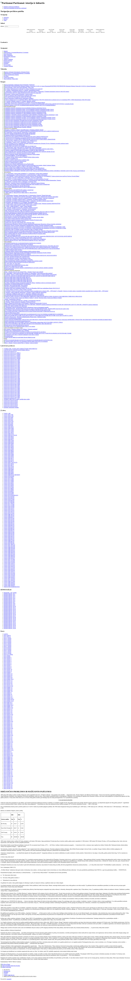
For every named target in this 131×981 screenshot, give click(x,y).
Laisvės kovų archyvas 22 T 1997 (12, 376)
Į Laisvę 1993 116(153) (9, 566)
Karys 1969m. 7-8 (8, 768)
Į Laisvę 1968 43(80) (9, 469)
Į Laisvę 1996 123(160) (9, 575)
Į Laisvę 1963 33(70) (9, 457)
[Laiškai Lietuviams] (6, 967)
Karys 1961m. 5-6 (8, 712)
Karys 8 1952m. (7, 647)
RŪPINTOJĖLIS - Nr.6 (9, 601)
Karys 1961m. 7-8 (8, 713)
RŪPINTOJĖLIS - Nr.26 (10, 628)
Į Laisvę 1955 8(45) (8, 424)
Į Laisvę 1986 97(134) (9, 540)
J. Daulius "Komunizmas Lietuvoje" (12, 299)
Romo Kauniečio (8, 53)
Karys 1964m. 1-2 (8, 729)
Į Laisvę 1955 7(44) (8, 422)
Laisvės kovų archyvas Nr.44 (11, 404)
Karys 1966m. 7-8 (8, 747)
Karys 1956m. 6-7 (8, 676)
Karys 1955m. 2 (7, 658)
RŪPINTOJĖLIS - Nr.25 (10, 626)
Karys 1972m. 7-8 (8, 788)
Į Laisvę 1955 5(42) (8, 420)
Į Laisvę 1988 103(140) (9, 548)
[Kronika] (10, 965)
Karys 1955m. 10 (8, 669)
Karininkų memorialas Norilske (11, 407)
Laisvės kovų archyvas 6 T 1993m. (12, 354)
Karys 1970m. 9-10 (8, 776)
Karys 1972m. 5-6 (8, 787)
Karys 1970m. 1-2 (8, 770)
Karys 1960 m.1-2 (8, 702)
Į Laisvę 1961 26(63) (9, 447)
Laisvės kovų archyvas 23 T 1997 (12, 377)
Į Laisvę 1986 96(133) (9, 539)
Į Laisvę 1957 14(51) (9, 432)
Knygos (5, 19)
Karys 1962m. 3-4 (8, 717)
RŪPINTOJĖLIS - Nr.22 (10, 622)
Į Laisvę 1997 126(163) (9, 580)
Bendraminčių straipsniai (9, 56)
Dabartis (6, 51)
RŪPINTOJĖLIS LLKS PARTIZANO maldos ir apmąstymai (18, 190)
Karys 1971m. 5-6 (8, 780)
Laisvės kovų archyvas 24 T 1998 (12, 378)
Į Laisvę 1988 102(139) (9, 547)
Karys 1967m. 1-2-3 (8, 750)
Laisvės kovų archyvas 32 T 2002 (12, 389)
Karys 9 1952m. (7, 649)
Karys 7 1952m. (7, 646)
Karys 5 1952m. (7, 643)
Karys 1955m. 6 (7, 664)
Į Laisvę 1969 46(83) (9, 473)
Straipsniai (6, 17)
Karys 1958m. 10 (8, 694)
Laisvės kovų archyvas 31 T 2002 (12, 388)
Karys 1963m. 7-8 (8, 727)
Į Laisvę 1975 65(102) (9, 496)
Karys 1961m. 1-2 (8, 709)
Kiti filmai (6, 76)
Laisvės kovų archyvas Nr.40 (11, 402)
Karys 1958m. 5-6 (8, 690)
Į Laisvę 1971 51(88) (9, 478)
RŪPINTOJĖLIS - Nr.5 (9, 599)
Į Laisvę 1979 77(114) (9, 513)
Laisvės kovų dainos (8, 77)
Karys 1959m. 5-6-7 (8, 698)
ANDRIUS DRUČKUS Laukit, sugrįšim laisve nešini (17, 399)
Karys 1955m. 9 (7, 668)
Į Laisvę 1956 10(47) (9, 427)
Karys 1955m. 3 (7, 660)
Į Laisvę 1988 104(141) (9, 550)
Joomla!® (9, 979)
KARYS (6, 634)
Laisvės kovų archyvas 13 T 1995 (12, 363)
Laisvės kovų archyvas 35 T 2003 (12, 393)
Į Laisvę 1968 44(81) (9, 470)
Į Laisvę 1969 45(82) (9, 472)
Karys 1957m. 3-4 (8, 681)
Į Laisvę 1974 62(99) (9, 494)
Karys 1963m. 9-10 (8, 728)
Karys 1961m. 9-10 (8, 714)
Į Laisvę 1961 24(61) (9, 444)
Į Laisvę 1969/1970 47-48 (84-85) (12, 474)
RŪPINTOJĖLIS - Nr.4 (9, 598)
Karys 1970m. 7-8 (8, 774)
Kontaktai (6, 63)
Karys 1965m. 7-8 (8, 740)
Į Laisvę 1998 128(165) (9, 582)
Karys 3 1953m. (7, 653)
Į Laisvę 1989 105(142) (9, 551)
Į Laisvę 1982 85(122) (9, 524)
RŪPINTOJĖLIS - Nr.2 (9, 595)
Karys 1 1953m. (7, 650)
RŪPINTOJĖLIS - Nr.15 (10, 613)
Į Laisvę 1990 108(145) (9, 555)
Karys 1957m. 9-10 (8, 686)
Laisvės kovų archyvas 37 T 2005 (12, 396)
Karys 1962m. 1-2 (8, 716)
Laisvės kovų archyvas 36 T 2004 (12, 395)
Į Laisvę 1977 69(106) (9, 502)
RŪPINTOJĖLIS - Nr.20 (10, 620)
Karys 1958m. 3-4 (8, 688)
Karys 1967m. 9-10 (8, 755)
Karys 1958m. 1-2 (8, 687)
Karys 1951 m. (7, 636)
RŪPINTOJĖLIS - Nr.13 (10, 610)
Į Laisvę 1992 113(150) (9, 562)
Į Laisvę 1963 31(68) (9, 454)
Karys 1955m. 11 (8, 671)
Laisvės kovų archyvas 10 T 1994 (12, 359)
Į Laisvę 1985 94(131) (9, 536)
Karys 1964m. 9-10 (8, 735)
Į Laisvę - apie (7, 413)
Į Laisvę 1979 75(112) (9, 510)
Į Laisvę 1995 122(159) (9, 574)
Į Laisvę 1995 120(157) (9, 571)
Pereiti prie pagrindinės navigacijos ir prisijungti (15, 8)
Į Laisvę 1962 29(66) (9, 451)
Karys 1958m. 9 (7, 692)
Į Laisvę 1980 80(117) (9, 517)
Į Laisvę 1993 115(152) (9, 565)
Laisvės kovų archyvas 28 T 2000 (12, 384)
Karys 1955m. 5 (7, 662)
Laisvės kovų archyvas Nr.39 (11, 400)
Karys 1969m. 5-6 (8, 766)
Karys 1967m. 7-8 (8, 754)
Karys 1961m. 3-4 (8, 710)
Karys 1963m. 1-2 (8, 722)
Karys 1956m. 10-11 (8, 679)
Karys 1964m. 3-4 (8, 731)
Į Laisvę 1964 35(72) (9, 459)
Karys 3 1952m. (7, 641)
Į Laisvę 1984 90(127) (9, 530)
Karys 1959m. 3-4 (8, 697)
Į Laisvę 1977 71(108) (9, 504)
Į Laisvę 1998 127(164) (9, 581)
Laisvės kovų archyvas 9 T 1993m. (12, 358)
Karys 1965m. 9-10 (8, 742)
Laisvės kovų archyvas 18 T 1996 (12, 370)
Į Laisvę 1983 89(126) (9, 529)
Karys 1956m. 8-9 (8, 677)
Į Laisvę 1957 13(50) (9, 431)
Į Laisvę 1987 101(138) (9, 545)
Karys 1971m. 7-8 (8, 781)
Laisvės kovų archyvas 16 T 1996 (12, 367)
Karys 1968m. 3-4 (8, 758)
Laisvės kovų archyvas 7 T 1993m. (12, 355)
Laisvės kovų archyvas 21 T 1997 (12, 374)
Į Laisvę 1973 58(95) (9, 488)
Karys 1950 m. (7, 635)
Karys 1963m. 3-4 (8, 724)
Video (5, 20)
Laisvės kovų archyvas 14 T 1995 (12, 365)
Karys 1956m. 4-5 (8, 675)
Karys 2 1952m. (7, 639)
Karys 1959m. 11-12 (8, 701)
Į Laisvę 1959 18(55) (9, 436)
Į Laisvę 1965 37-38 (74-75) (10, 462)
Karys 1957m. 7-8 (8, 684)
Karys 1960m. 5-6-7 (8, 705)
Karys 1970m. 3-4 (8, 772)
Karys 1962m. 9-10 (8, 721)
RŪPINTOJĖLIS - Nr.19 (10, 618)
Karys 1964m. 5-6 (8, 732)
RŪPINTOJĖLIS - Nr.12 (10, 609)
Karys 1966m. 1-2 (8, 743)
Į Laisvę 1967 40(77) (9, 465)
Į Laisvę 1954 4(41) (8, 418)
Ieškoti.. (2, 26)
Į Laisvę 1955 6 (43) (8, 421)
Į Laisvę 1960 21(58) (9, 440)
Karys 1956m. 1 (7, 672)
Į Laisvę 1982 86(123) (9, 525)
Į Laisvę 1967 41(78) (9, 466)
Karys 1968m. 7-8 (8, 761)
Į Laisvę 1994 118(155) (9, 569)
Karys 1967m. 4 (7, 751)
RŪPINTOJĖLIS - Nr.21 (10, 621)
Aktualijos (6, 58)
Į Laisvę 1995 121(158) (9, 573)
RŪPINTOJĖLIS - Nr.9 (9, 605)
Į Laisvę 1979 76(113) (9, 511)
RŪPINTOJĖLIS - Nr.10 (10, 606)
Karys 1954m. (7, 656)
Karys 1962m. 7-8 (8, 720)
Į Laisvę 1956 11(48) (9, 428)
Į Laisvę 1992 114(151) (9, 563)
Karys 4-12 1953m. (8, 654)
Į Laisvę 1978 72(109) (9, 506)
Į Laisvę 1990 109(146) (9, 556)
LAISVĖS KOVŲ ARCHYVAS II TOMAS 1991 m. (17, 350)
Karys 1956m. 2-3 (8, 673)
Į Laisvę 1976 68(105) (9, 500)
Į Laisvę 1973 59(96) (9, 489)
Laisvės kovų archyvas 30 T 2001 (12, 387)
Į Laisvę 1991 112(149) (9, 560)
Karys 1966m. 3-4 (8, 744)
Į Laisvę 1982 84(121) (9, 522)
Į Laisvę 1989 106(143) (9, 552)
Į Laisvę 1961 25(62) (9, 446)
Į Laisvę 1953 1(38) (8, 414)
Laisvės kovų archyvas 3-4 (10, 351)
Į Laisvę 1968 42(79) (9, 468)
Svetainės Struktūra (8, 66)
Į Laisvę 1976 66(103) (9, 498)
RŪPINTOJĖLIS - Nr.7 (9, 602)
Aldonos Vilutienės (8, 59)
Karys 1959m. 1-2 (8, 695)
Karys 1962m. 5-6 (8, 718)
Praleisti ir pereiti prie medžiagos (11, 6)
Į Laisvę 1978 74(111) (9, 509)
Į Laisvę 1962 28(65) (9, 450)
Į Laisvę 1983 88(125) (9, 528)
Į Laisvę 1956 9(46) (8, 425)
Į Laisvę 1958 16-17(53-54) (10, 435)
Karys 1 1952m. (7, 638)
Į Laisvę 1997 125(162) (9, 578)
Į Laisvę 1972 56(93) (9, 485)
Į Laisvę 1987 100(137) (9, 544)
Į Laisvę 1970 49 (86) (9, 476)
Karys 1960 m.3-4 (8, 703)
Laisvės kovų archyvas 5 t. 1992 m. (12, 352)
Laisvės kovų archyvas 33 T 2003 (12, 391)
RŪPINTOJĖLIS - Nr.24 (10, 625)
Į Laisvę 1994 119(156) (9, 570)
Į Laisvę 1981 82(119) (9, 519)
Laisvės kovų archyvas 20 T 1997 (12, 373)
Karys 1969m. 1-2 (8, 763)
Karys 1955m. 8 (7, 666)
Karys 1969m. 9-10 (8, 769)
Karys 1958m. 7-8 (8, 691)
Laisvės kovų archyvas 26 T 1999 (12, 381)
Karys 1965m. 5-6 (8, 739)
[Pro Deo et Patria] (5, 964)
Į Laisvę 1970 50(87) (9, 477)
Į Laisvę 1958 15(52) (9, 433)
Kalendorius (6, 62)
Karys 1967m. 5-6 (8, 753)
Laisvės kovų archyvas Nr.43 (11, 403)
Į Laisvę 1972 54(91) (9, 483)
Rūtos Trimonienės (8, 55)
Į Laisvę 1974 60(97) (9, 491)
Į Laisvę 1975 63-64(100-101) (11, 495)
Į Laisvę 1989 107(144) (9, 554)
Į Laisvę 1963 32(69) (9, 455)
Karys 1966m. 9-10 (8, 748)
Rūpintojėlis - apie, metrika (10, 592)
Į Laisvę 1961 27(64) (9, 448)
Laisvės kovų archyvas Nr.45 (11, 406)
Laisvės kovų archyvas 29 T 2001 (12, 385)
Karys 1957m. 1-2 (8, 680)
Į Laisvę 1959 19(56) (9, 438)
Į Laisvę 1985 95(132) (9, 537)
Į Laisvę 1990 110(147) (9, 558)
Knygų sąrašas (7, 64)
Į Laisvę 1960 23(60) (9, 443)
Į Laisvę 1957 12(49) (9, 429)
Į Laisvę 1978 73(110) (9, 507)
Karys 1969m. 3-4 (8, 765)
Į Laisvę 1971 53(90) (9, 481)
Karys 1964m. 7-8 (8, 733)
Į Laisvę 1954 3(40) (8, 417)
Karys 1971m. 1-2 (8, 777)
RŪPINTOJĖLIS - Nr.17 (10, 616)
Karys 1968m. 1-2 (8, 757)
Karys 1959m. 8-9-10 (9, 699)
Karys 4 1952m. (7, 642)
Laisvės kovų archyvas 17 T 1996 (12, 369)
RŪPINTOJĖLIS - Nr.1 (9, 594)
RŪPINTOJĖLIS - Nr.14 (10, 611)
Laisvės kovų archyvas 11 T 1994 (12, 361)
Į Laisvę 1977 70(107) (9, 503)
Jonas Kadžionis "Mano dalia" (11, 78)
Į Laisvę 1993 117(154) (9, 567)
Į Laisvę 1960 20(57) (9, 439)
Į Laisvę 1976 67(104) (9, 499)
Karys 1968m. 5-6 (8, 759)
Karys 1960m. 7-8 (8, 706)
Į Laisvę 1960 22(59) (9, 442)
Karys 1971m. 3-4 (8, 778)
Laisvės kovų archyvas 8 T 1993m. (12, 357)
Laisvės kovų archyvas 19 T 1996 (12, 372)
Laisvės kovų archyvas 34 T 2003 (12, 392)
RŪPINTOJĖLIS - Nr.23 (10, 624)
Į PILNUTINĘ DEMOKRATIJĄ (12, 586)
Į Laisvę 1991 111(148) (9, 559)
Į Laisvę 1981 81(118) (9, 518)
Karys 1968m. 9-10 (8, 762)
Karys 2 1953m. (7, 651)
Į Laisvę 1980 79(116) (9, 515)
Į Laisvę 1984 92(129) (9, 533)
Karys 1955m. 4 (7, 661)
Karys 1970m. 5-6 (8, 773)
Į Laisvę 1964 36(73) (9, 461)
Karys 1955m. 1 (7, 657)
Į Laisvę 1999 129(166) (9, 584)
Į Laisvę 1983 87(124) (9, 526)
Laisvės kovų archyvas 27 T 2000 (12, 383)
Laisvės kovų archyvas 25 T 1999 (12, 380)
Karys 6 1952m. (7, 645)
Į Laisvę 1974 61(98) (9, 492)
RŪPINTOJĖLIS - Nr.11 (10, 607)
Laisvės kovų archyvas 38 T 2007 (12, 398)
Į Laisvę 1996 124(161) (9, 577)
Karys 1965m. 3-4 (8, 737)
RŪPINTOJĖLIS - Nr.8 (9, 603)
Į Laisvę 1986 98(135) (9, 541)
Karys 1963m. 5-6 (8, 725)
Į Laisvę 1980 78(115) (9, 514)
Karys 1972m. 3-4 (8, 785)
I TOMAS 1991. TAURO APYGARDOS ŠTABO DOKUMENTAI (20, 348)
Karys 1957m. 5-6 (8, 683)
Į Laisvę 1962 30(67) (9, 453)
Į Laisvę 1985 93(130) (9, 534)
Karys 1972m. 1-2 (8, 784)
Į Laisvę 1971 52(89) (9, 480)
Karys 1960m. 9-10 (8, 707)
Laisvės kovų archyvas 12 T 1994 (12, 362)
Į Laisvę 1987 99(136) (9, 543)
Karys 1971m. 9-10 (8, 783)
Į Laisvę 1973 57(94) (9, 487)
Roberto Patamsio (8, 60)
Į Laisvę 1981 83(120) (9, 521)
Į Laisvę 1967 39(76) (9, 463)
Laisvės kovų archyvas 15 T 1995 (12, 366)
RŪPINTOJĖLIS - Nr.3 (9, 596)
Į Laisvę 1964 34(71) (9, 458)
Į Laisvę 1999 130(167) (9, 585)
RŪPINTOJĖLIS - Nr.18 (10, 617)
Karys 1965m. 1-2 (8, 736)
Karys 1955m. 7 (7, 665)
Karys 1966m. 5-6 (8, 746)
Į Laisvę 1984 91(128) (9, 532)
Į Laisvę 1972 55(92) (9, 484)
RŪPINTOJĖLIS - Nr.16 (10, 614)
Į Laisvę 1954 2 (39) (8, 416)
